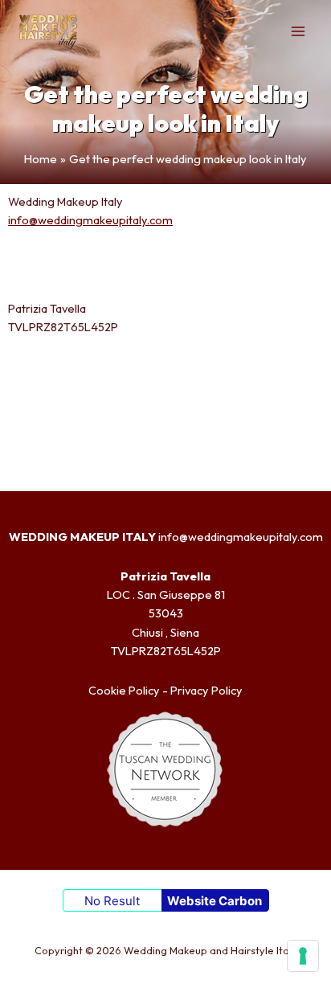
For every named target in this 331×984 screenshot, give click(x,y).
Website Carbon (214, 900)
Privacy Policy (206, 690)
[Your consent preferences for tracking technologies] (303, 956)
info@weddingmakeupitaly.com (90, 220)
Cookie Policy (124, 690)
